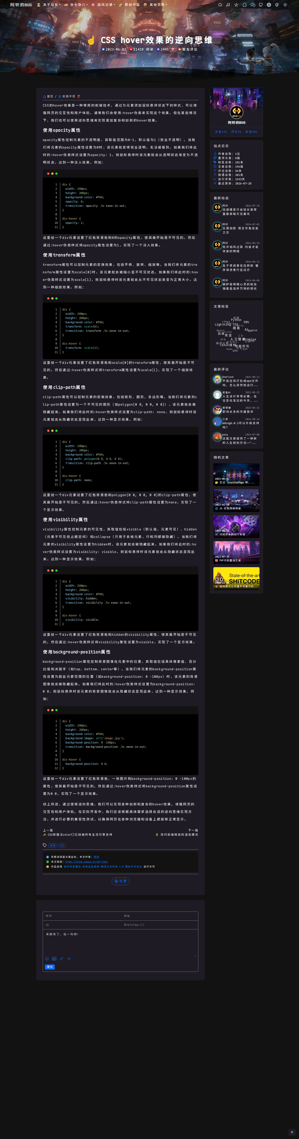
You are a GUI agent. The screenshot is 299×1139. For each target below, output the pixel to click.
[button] (292, 1132)
